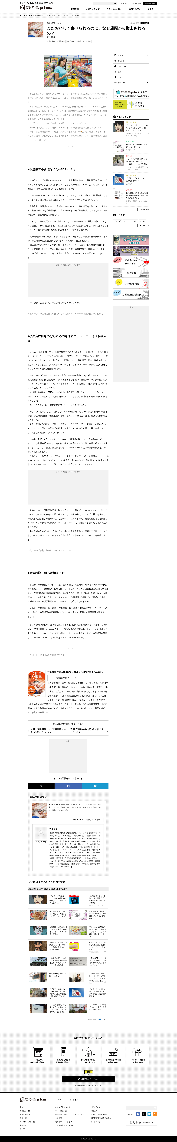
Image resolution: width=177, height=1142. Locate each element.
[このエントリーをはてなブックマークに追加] (149, 1115)
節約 (89, 41)
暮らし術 (121, 61)
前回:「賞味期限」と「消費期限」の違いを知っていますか (48, 730)
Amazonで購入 (62, 678)
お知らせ (121, 83)
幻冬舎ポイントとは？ (63, 1122)
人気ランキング (92, 9)
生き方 (120, 55)
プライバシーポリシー (99, 1114)
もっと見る (143, 209)
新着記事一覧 (25, 1111)
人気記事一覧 (25, 1114)
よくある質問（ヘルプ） (64, 1125)
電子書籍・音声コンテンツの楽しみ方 (69, 1114)
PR (105, 905)
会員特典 (58, 1118)
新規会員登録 (150, 3)
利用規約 (94, 1111)
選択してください (93, 820)
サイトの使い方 (61, 1111)
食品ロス (71, 41)
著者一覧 (23, 1125)
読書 (119, 72)
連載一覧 (23, 1118)
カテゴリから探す (114, 9)
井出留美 (53, 829)
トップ (22, 1107)
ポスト (146, 23)
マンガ (120, 77)
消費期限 (61, 41)
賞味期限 (52, 41)
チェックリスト (131, 221)
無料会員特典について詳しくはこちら (89, 1086)
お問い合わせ (96, 1107)
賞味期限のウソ (40, 15)
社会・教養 (28, 15)
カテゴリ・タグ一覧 (27, 1122)
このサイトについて (62, 1107)
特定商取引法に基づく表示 (101, 1118)
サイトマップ (96, 1122)
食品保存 (81, 41)
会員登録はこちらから (89, 1079)
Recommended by (93, 1019)
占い (143, 221)
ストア (151, 9)
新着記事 (75, 9)
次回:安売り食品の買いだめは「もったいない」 (87, 730)
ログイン (137, 4)
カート (125, 4)
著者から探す (135, 9)
